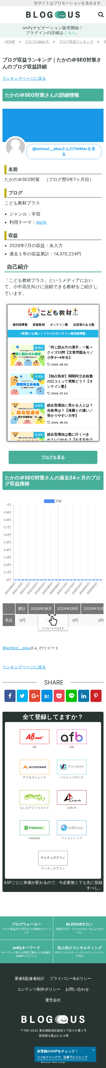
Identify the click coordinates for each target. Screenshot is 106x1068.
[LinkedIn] (83, 696)
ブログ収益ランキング (76, 41)
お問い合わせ (77, 989)
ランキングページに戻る (24, 78)
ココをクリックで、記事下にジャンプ (62, 1057)
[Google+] (34, 696)
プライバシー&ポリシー (70, 978)
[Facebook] (10, 696)
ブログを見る (53, 457)
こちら (70, 32)
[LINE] (71, 696)
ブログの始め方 (37, 41)
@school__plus (16, 647)
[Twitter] (22, 696)
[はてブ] (47, 696)
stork (41, 222)
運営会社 (53, 999)
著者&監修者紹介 (30, 978)
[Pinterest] (96, 696)
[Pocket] (59, 696)
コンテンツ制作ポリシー (38, 989)
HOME (10, 41)
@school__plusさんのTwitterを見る (63, 151)
